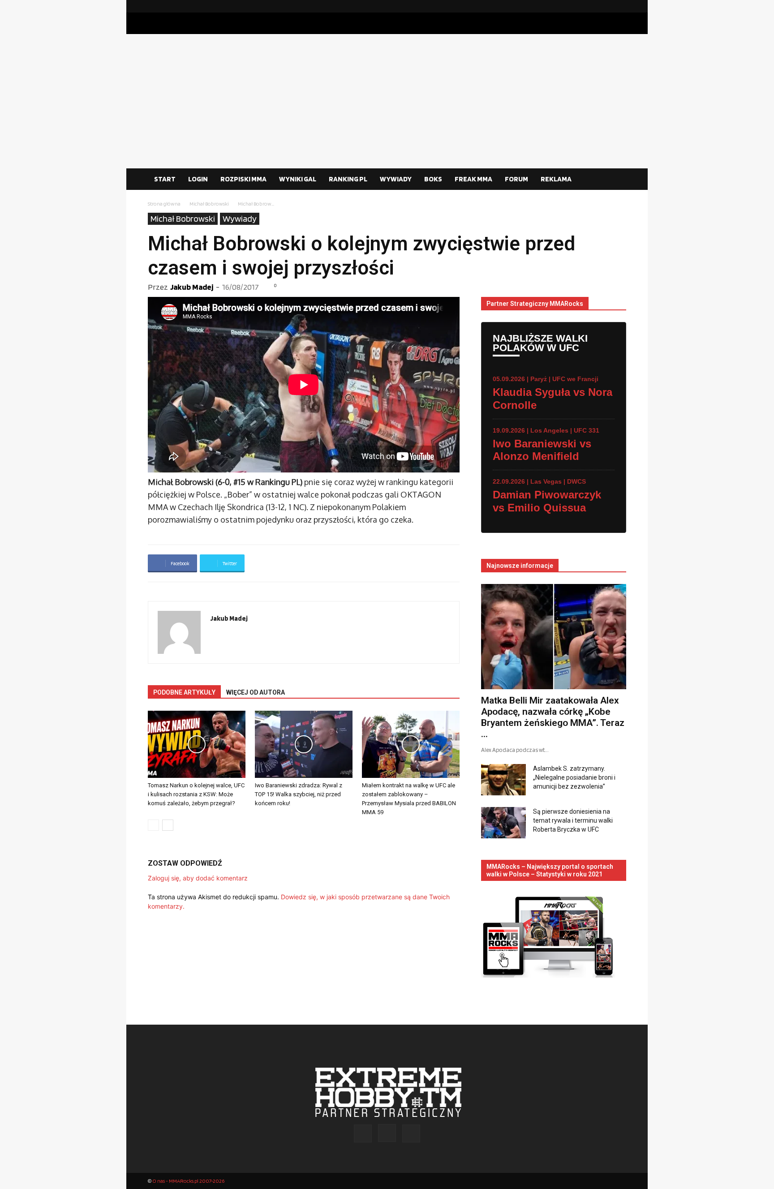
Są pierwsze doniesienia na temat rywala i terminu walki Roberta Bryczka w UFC (573, 820)
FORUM (516, 179)
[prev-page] (153, 825)
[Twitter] (619, 6)
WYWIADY (396, 179)
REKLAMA (556, 179)
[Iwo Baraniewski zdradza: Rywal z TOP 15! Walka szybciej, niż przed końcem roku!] (304, 744)
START (165, 179)
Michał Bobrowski (209, 203)
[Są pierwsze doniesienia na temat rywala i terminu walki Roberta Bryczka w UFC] (503, 822)
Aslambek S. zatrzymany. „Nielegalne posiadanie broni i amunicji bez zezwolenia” (574, 777)
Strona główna (164, 203)
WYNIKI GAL (297, 179)
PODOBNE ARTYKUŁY (184, 692)
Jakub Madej (191, 287)
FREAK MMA (473, 179)
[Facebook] (591, 6)
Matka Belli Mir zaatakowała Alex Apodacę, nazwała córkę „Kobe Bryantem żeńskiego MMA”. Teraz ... (552, 717)
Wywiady (240, 218)
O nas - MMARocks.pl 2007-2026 (188, 1180)
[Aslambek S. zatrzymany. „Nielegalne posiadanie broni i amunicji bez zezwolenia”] (503, 779)
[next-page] (167, 825)
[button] (615, 179)
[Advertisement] (387, 101)
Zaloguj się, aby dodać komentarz (198, 878)
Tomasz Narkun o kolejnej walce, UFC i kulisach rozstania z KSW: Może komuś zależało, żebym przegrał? (196, 794)
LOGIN (198, 179)
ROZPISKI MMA (243, 179)
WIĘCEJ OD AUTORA (255, 692)
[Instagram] (605, 6)
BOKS (433, 179)
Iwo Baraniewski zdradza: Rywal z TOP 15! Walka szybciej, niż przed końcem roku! (298, 794)
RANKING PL (348, 179)
